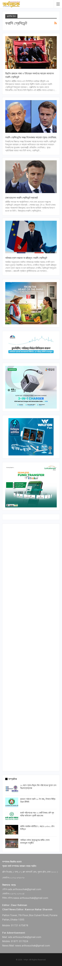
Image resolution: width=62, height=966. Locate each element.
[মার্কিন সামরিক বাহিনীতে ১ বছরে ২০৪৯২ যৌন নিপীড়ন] (11, 829)
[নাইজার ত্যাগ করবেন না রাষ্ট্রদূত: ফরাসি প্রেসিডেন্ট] (31, 237)
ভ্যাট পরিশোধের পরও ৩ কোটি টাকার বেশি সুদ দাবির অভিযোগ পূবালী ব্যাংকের (37, 814)
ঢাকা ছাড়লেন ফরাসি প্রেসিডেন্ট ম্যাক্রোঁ (21, 197)
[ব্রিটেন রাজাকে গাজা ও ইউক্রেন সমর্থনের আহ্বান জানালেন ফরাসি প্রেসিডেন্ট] (31, 52)
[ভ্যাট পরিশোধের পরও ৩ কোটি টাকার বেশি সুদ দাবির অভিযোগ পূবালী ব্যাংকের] (11, 816)
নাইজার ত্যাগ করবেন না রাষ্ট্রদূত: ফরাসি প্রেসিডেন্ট (26, 257)
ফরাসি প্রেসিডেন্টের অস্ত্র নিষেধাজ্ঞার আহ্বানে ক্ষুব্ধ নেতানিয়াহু (30, 137)
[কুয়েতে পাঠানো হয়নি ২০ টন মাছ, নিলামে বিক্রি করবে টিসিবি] (11, 802)
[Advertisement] (31, 647)
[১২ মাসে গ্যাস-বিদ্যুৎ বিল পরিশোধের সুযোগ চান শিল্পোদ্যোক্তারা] (11, 788)
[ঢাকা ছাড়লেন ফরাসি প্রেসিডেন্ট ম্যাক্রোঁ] (31, 176)
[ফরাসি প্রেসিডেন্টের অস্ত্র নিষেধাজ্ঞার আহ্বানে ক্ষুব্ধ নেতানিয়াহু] (31, 116)
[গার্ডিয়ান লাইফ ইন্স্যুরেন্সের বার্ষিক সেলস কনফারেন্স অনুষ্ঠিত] (11, 843)
